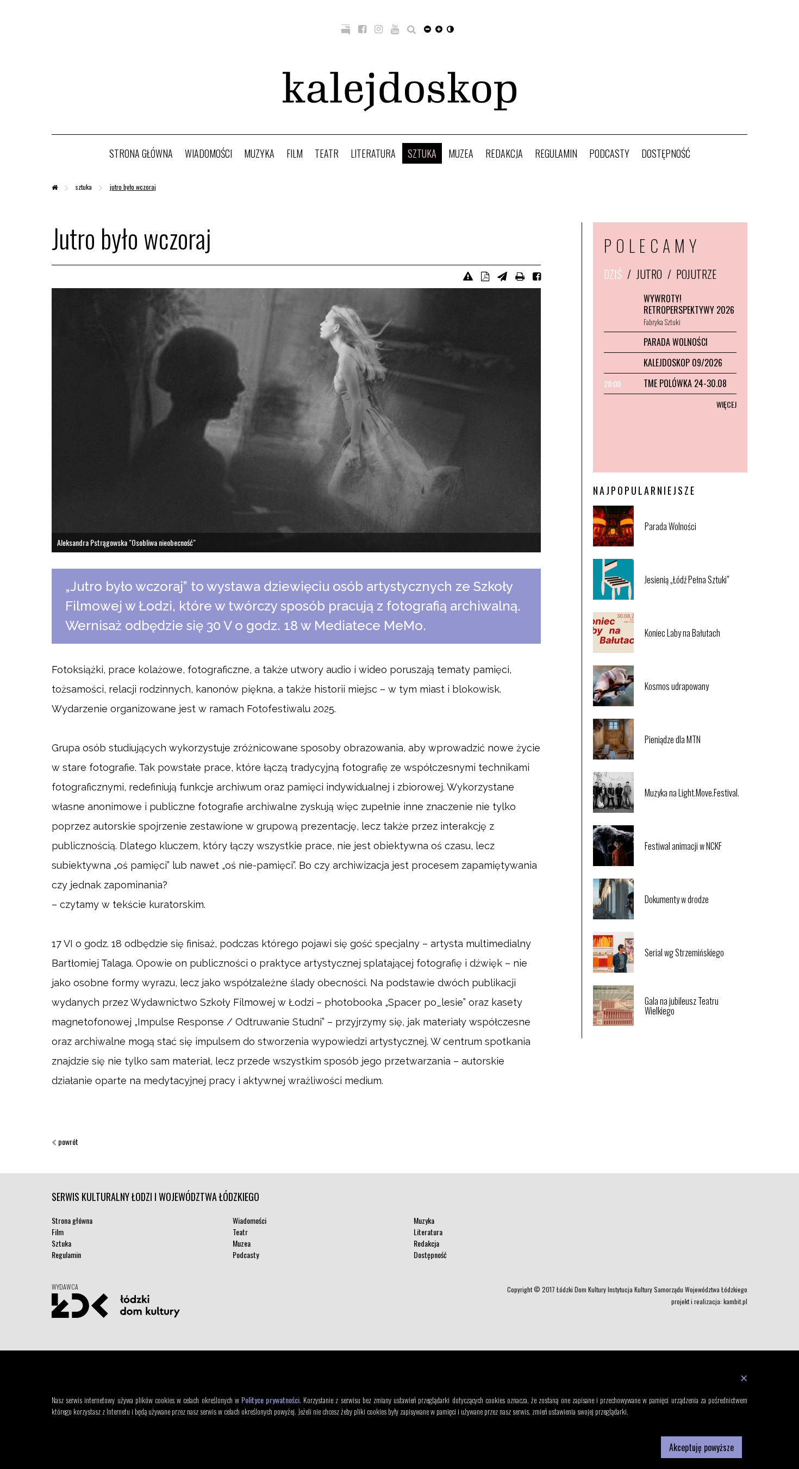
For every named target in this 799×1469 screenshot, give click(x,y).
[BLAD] (468, 276)
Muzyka (259, 153)
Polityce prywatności (270, 1399)
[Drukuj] (520, 276)
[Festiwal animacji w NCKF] (695, 864)
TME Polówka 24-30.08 (685, 383)
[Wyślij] (502, 276)
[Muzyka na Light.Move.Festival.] (695, 810)
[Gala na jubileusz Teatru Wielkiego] (695, 1023)
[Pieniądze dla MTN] (695, 757)
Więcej (726, 404)
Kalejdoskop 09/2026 (683, 362)
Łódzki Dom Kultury (116, 1305)
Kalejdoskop (399, 91)
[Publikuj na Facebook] (537, 276)
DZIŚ (613, 274)
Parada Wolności (676, 341)
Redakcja (504, 153)
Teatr (327, 153)
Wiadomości (208, 153)
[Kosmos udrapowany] (695, 704)
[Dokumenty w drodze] (695, 917)
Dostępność (665, 153)
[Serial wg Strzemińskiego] (695, 970)
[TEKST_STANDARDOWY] (427, 28)
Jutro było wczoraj (133, 186)
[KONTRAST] (450, 28)
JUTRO (649, 274)
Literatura (373, 153)
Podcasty (609, 153)
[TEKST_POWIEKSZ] (438, 28)
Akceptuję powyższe (701, 1447)
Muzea (460, 153)
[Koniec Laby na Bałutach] (695, 650)
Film (294, 153)
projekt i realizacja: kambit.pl (709, 1301)
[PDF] (485, 276)
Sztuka (422, 153)
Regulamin (556, 153)
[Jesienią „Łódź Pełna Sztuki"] (695, 597)
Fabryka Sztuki (662, 321)
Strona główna (141, 153)
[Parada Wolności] (695, 544)
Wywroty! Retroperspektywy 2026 (689, 304)
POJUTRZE (696, 274)
